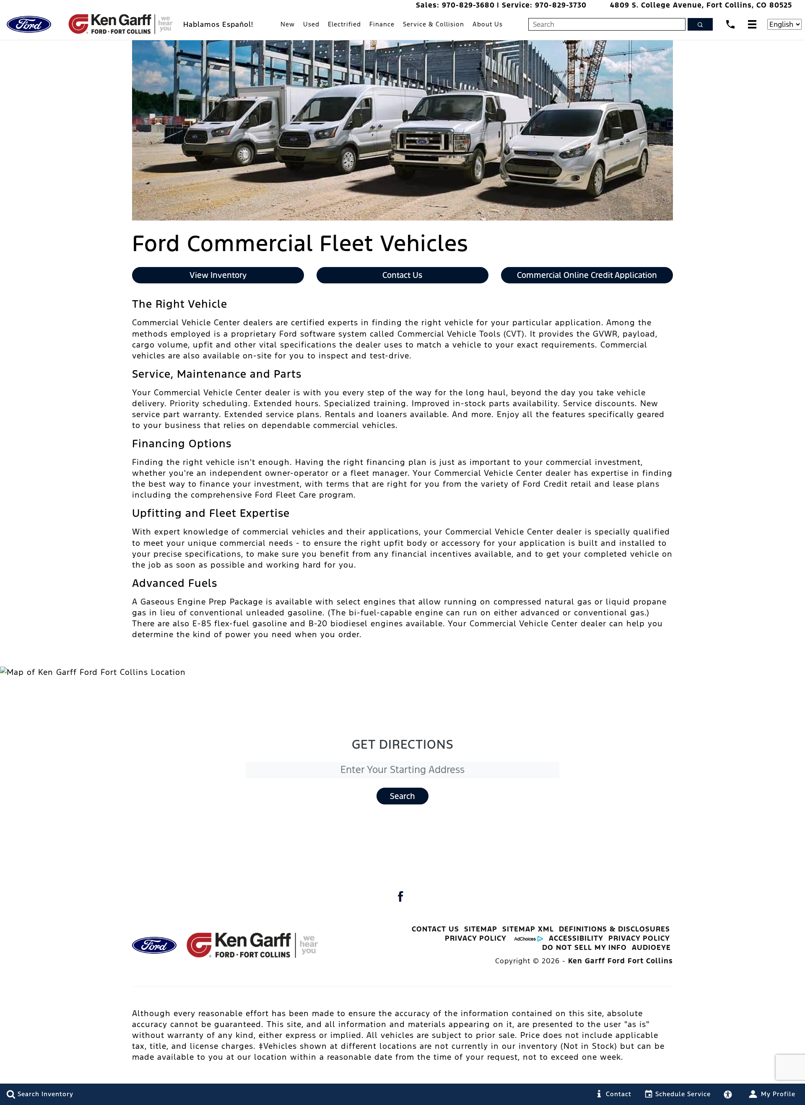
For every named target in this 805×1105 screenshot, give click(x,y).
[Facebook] (400, 896)
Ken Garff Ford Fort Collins (620, 960)
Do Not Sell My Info (584, 947)
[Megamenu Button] (752, 24)
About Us (488, 24)
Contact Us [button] (402, 275)
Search (402, 796)
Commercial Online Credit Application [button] (587, 275)
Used (311, 24)
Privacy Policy (475, 938)
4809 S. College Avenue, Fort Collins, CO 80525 (701, 5)
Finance (382, 24)
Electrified (344, 24)
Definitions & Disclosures (614, 929)
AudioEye (651, 947)
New (287, 24)
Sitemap (480, 929)
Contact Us (435, 929)
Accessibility (576, 938)
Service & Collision (433, 24)
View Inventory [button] (218, 275)
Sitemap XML (528, 929)
